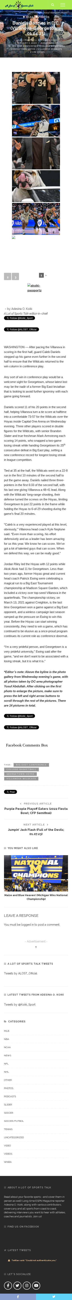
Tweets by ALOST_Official (20, 973)
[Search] (52, 5)
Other (8, 1080)
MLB (6, 1031)
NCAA (29, 17)
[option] (36, 878)
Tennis (8, 1129)
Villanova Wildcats (50, 49)
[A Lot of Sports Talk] (19, 4)
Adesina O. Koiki (48, 40)
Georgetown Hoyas (23, 49)
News (7, 1055)
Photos (44, 17)
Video (7, 1145)
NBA (6, 1039)
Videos (8, 1153)
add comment (49, 43)
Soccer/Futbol (14, 1121)
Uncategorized (14, 1137)
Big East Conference (25, 46)
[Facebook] (8, 1286)
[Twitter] (17, 1286)
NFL (6, 1063)
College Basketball (53, 46)
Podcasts (10, 1096)
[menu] (62, 4)
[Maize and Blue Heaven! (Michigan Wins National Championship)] (36, 873)
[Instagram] (27, 1286)
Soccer (8, 1112)
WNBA (8, 1162)
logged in (27, 924)
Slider (8, 1104)
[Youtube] (36, 1286)
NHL (6, 1071)
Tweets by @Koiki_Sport (19, 1004)
